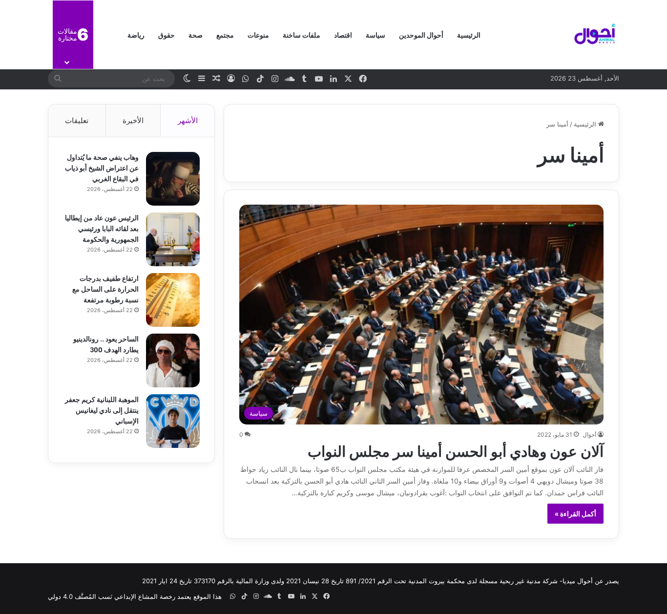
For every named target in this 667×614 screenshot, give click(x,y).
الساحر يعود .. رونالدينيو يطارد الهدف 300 (106, 343)
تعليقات (76, 120)
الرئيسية (468, 34)
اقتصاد (343, 34)
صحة (195, 34)
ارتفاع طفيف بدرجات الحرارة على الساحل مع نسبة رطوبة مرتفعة (105, 288)
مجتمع (225, 34)
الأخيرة (133, 120)
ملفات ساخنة (301, 34)
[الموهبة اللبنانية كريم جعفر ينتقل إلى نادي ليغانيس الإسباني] (173, 421)
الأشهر (188, 120)
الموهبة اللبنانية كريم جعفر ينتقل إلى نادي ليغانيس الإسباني (102, 409)
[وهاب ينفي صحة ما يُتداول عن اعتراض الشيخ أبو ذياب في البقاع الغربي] (173, 179)
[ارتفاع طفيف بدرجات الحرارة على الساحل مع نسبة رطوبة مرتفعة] (173, 300)
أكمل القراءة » (575, 513)
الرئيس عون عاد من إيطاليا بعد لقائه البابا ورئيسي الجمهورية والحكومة (102, 228)
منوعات (258, 34)
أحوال (589, 434)
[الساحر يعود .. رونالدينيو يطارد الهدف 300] (173, 360)
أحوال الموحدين (421, 34)
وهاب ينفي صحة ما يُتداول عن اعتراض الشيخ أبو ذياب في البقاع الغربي (102, 167)
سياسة (375, 34)
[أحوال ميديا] (594, 34)
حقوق (166, 34)
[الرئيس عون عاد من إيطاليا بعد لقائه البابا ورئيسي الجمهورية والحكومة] (173, 239)
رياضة (136, 34)
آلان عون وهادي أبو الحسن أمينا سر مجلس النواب (456, 450)
